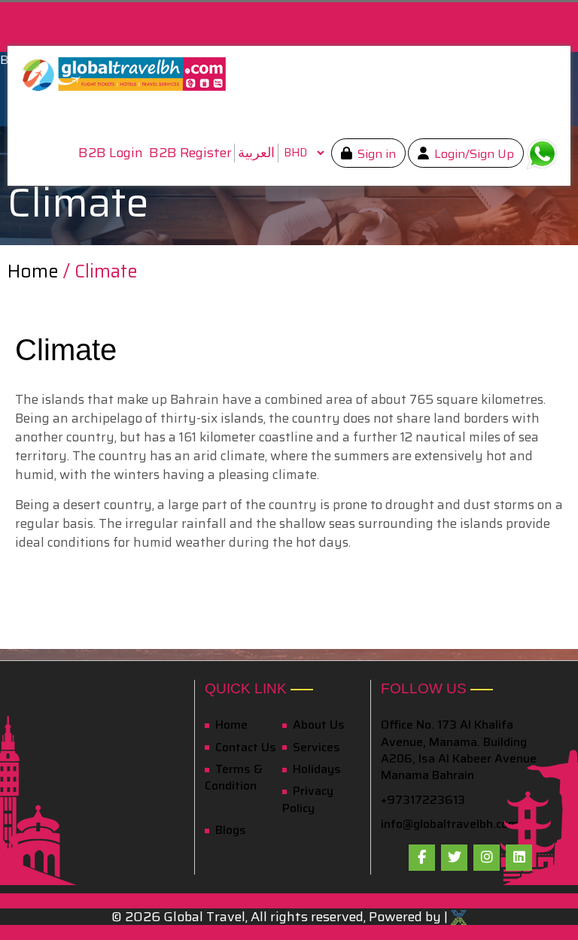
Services (315, 747)
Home (35, 271)
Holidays (315, 769)
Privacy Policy (307, 799)
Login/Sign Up (472, 153)
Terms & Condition (234, 777)
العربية (256, 152)
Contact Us (244, 747)
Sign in (375, 153)
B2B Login (110, 153)
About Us (317, 724)
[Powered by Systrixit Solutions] (459, 916)
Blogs (229, 829)
